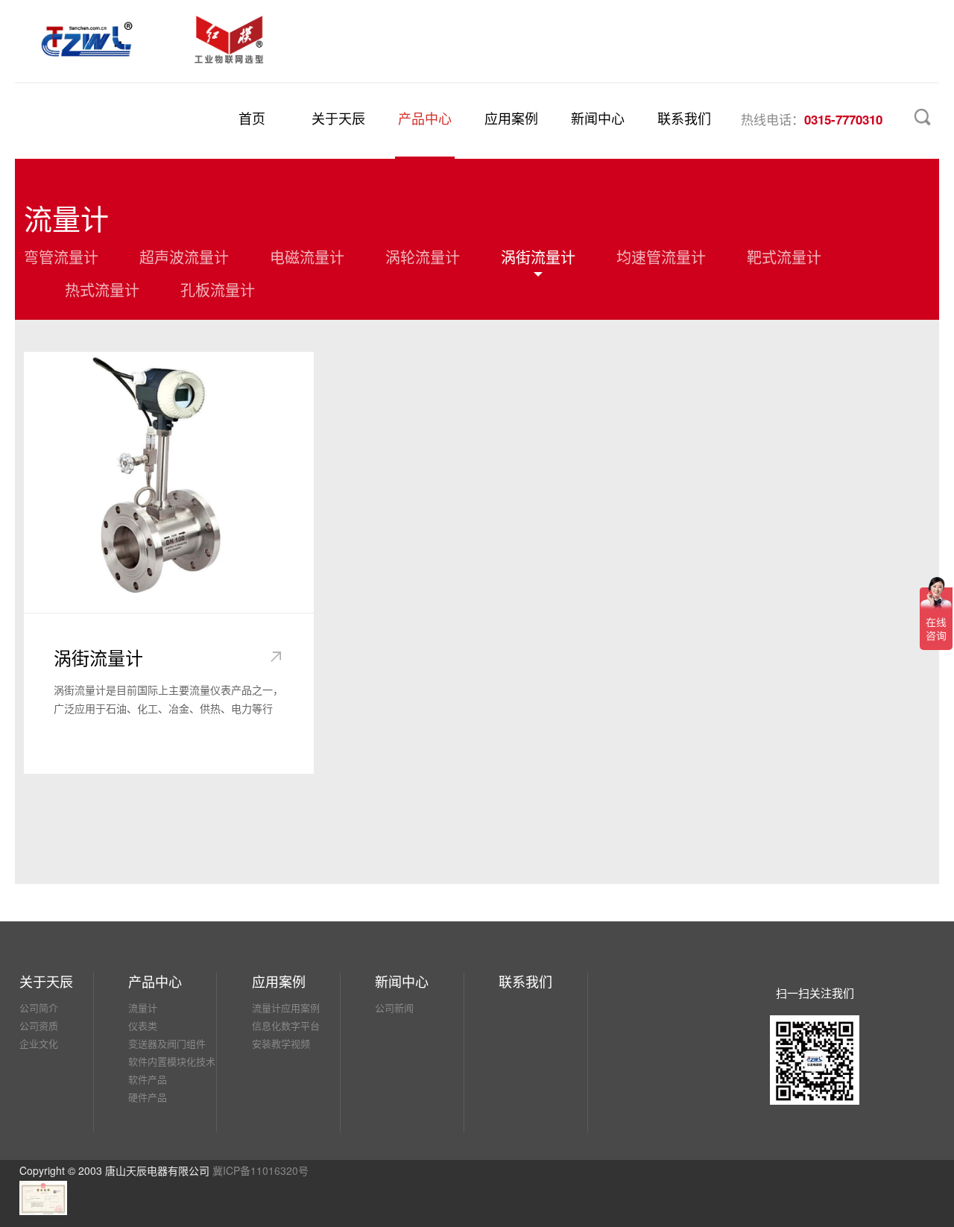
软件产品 (147, 1079)
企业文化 (38, 1043)
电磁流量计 (307, 255)
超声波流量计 (184, 255)
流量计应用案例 (286, 1007)
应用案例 (511, 117)
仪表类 (142, 1025)
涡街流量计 (538, 255)
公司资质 (38, 1025)
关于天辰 (338, 117)
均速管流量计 (661, 255)
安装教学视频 (281, 1043)
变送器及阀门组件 (167, 1043)
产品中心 (425, 117)
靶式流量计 (784, 255)
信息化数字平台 (286, 1025)
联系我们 (684, 117)
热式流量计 (102, 288)
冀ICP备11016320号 (260, 1170)
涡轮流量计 (422, 255)
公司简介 (38, 1007)
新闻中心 (598, 117)
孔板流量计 (217, 288)
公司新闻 (394, 1007)
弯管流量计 (61, 255)
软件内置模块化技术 (171, 1061)
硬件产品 (147, 1097)
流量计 (142, 1007)
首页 (251, 117)
